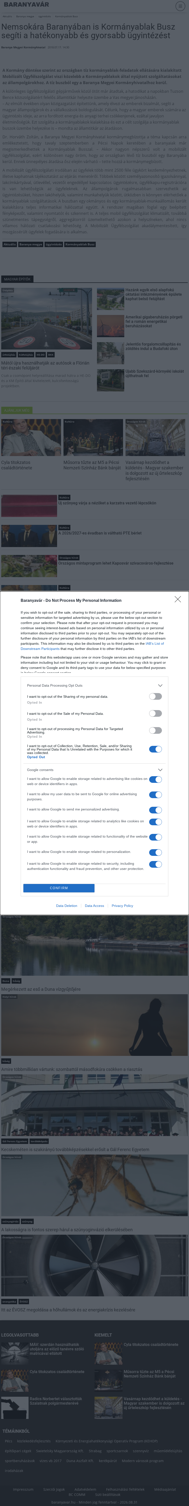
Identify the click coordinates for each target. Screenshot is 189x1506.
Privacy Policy (122, 906)
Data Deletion (66, 906)
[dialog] (94, 753)
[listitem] (94, 685)
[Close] (179, 601)
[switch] (155, 696)
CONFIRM (59, 888)
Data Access (94, 906)
